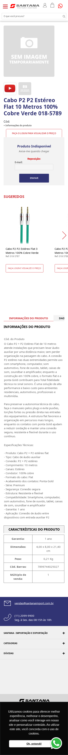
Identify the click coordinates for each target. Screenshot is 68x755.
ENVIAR (34, 178)
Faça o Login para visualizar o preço (34, 133)
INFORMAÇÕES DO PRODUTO (28, 318)
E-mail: (19, 162)
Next (65, 235)
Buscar (60, 16)
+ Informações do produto (18, 125)
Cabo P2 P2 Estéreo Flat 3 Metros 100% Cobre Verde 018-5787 (22, 251)
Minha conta (45, 5)
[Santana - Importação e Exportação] (24, 6)
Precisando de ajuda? (61, 6)
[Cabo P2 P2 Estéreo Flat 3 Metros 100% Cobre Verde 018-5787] (24, 225)
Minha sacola (52, 5)
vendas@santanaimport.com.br (34, 603)
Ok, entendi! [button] (34, 743)
